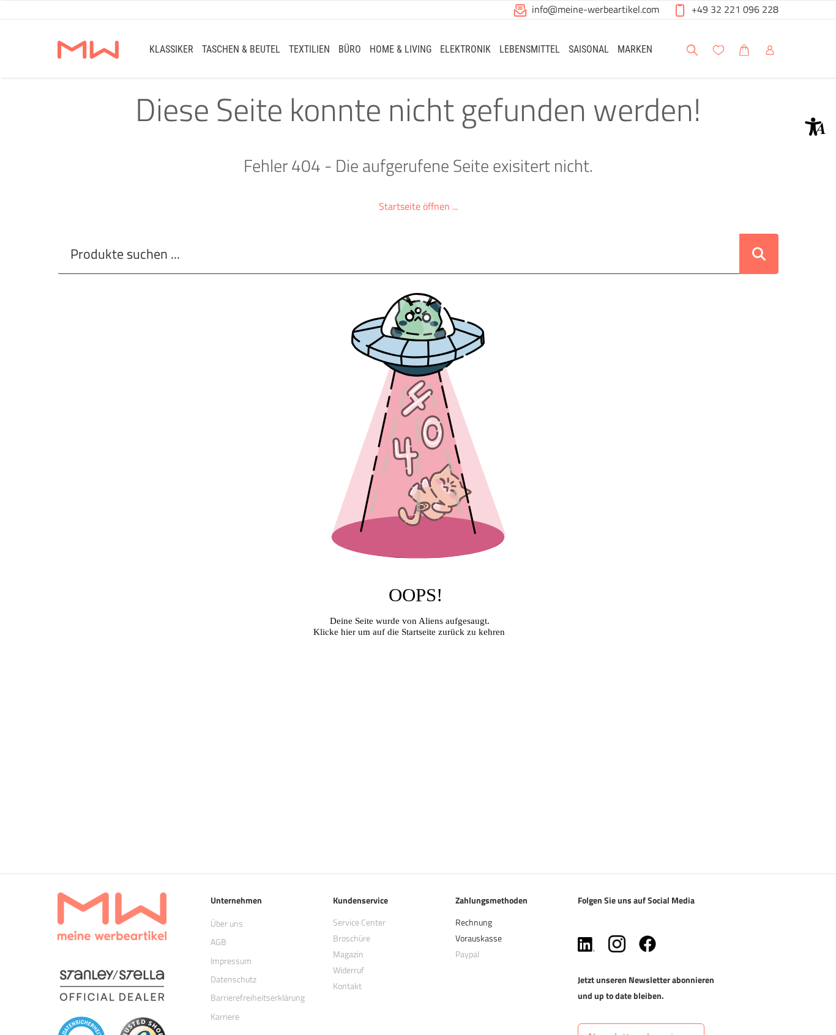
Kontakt (347, 985)
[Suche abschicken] (758, 254)
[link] (171, 49)
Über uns (227, 923)
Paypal (467, 954)
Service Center (359, 922)
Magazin (348, 954)
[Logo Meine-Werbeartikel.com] (88, 50)
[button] (815, 126)
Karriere (225, 1016)
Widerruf (348, 969)
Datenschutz (233, 979)
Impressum (231, 960)
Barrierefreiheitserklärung (258, 997)
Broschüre (351, 938)
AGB (218, 941)
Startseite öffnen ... (418, 206)
